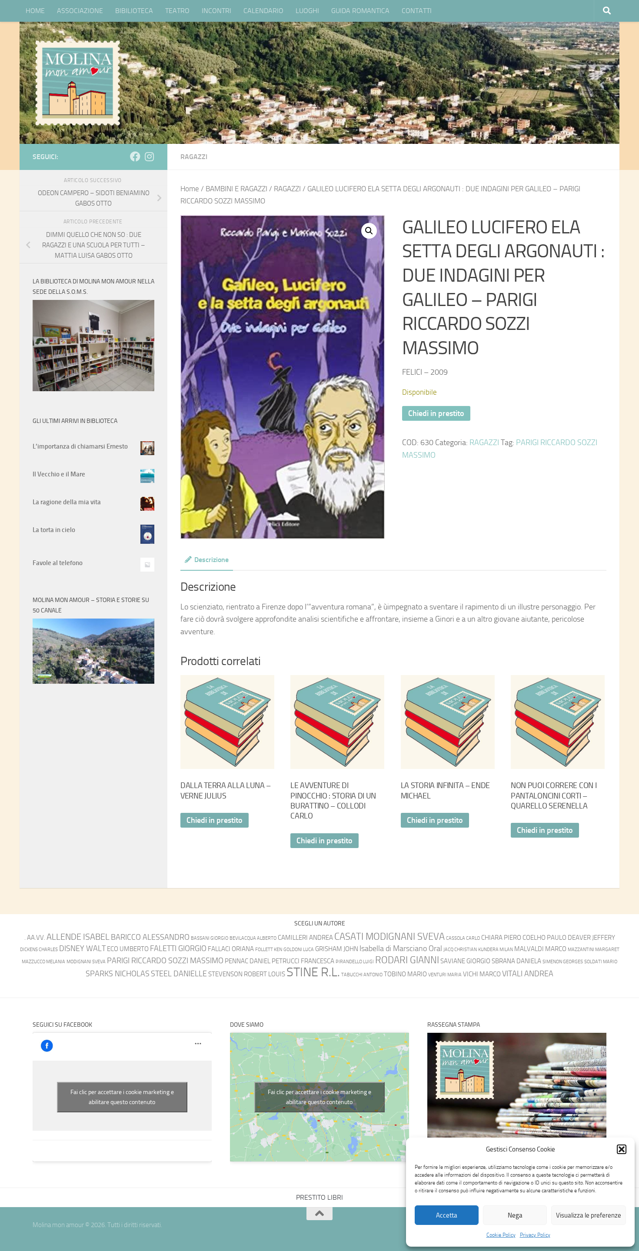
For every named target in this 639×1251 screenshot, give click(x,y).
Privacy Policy (535, 1235)
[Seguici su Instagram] (149, 156)
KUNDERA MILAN (495, 949)
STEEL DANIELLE (179, 973)
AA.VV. (36, 938)
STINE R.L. (313, 972)
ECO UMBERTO (128, 949)
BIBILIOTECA (134, 11)
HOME (35, 11)
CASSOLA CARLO (463, 938)
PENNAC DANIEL (247, 961)
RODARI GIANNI (407, 960)
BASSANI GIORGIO (209, 938)
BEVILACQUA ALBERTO (253, 938)
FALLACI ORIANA (231, 949)
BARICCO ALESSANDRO (150, 937)
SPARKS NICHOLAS (118, 973)
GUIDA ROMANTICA (360, 11)
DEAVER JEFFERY (591, 938)
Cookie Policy (501, 1235)
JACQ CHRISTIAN (460, 949)
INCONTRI (216, 11)
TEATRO (177, 11)
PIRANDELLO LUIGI (355, 962)
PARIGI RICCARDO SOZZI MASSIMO (165, 960)
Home (189, 189)
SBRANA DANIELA (516, 961)
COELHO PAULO (544, 938)
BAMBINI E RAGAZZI (236, 189)
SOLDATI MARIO (600, 962)
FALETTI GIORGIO (178, 948)
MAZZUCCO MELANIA (43, 962)
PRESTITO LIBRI (319, 1197)
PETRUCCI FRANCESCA (303, 961)
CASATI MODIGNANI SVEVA (389, 936)
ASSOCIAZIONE (80, 11)
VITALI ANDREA (527, 973)
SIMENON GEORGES (562, 962)
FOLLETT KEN (268, 949)
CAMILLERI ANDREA (305, 938)
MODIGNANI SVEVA (86, 962)
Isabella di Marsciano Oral (400, 948)
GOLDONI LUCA (298, 949)
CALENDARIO (263, 11)
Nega (515, 1215)
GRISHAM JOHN (336, 949)
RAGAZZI (193, 157)
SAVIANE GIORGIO (465, 961)
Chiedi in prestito (436, 413)
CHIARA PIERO (501, 938)
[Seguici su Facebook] (135, 156)
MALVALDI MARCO (540, 949)
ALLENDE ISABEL (78, 937)
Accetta (446, 1215)
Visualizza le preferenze (588, 1215)
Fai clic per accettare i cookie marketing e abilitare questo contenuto (122, 1097)
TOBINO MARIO (405, 974)
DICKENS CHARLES (39, 949)
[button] (621, 1149)
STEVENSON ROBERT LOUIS (246, 974)
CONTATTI (417, 11)
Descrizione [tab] (211, 560)
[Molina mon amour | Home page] (77, 82)
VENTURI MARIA (445, 975)
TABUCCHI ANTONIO (362, 975)
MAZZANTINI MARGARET (593, 949)
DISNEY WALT (82, 948)
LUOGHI (307, 11)
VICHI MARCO (482, 974)
